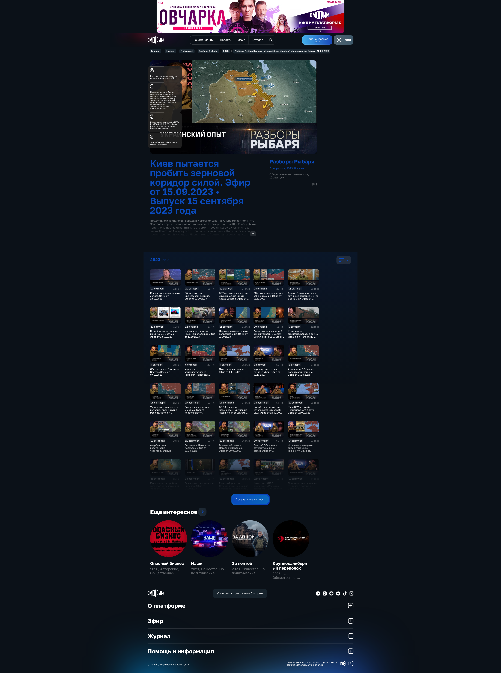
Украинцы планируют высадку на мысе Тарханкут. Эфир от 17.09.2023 (300, 449)
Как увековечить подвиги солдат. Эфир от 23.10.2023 (165, 296)
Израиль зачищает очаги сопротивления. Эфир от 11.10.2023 (233, 334)
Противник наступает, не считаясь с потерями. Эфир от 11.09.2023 (302, 486)
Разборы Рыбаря (208, 51)
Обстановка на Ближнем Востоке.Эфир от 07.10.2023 (164, 372)
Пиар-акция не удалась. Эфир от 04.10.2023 (233, 370)
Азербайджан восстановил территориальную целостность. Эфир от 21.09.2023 (162, 451)
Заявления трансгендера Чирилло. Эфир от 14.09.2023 (199, 486)
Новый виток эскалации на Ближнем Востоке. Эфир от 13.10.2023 (164, 334)
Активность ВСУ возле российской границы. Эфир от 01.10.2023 (301, 372)
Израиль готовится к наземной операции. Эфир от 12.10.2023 (200, 334)
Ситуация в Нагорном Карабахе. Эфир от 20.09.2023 (197, 448)
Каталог (170, 51)
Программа (187, 51)
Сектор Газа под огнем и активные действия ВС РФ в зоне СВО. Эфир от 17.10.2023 (303, 297)
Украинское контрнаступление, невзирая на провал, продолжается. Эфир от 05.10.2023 (198, 375)
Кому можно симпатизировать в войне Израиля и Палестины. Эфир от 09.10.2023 (303, 335)
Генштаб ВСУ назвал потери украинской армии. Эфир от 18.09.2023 (265, 449)
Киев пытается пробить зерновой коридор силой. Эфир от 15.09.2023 (165, 486)
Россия (299, 168)
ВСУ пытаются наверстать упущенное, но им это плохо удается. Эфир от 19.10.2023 (234, 297)
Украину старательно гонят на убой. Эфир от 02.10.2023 (267, 372)
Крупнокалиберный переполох (290, 565)
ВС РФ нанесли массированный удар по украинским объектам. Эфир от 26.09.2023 (233, 411)
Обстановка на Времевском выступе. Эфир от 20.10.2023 (197, 296)
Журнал (159, 636)
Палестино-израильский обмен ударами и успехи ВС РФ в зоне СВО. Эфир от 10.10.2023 (268, 335)
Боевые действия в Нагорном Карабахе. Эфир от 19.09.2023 (231, 448)
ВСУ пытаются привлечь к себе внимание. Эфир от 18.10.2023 (268, 296)
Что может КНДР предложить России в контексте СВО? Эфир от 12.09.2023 (268, 487)
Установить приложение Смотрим (240, 593)
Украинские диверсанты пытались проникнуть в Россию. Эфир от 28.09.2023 (164, 411)
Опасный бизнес (167, 563)
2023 (226, 51)
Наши (196, 563)
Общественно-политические (288, 174)
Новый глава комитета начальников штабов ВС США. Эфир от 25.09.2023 (268, 410)
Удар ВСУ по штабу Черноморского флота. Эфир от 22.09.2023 (301, 410)
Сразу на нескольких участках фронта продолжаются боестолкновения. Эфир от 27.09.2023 (199, 413)
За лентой (242, 563)
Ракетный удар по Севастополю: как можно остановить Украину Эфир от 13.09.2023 (234, 487)
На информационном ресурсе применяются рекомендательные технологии (312, 663)
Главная (155, 51)
